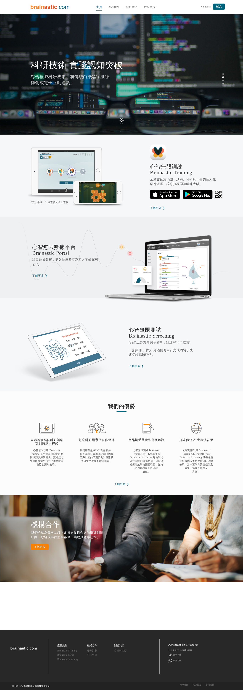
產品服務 (114, 7)
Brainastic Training (67, 650)
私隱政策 (197, 685)
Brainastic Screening (67, 659)
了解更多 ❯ (157, 207)
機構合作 (149, 7)
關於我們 (132, 7)
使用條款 (209, 685)
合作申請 (92, 655)
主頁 (99, 7)
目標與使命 (120, 650)
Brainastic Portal (65, 655)
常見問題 (184, 685)
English (207, 6)
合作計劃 (92, 650)
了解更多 (39, 546)
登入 (219, 6)
